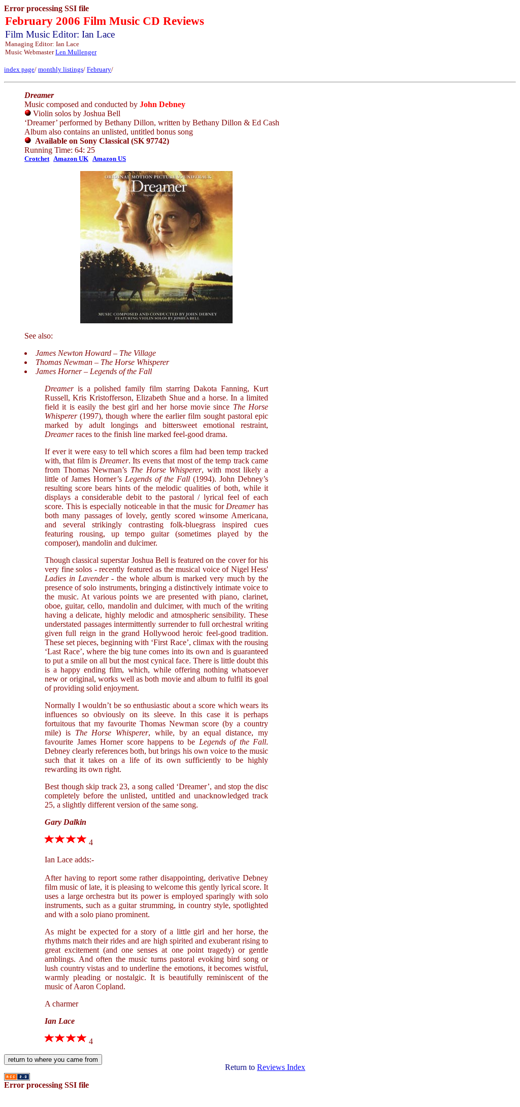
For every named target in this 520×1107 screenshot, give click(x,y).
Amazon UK (70, 158)
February (99, 69)
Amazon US (109, 158)
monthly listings (60, 69)
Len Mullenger (75, 52)
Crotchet (36, 158)
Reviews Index (281, 1067)
